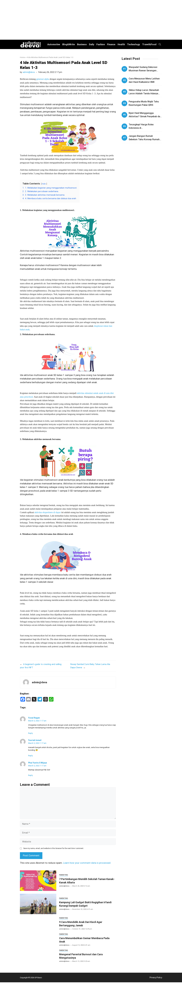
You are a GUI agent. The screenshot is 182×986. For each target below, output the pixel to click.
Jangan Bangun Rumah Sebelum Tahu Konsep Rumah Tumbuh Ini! (144, 139)
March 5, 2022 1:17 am (37, 721)
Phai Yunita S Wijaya (37, 763)
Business (82, 44)
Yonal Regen (34, 718)
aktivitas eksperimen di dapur (48, 512)
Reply (30, 733)
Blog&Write (68, 44)
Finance (111, 44)
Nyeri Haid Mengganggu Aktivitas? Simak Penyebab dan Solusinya (145, 116)
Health (121, 44)
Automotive (53, 44)
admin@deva (29, 72)
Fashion (100, 44)
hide (44, 184)
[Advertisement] (91, 20)
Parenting (63, 875)
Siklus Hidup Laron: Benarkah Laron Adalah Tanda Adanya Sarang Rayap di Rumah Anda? (145, 93)
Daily (91, 44)
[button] (160, 44)
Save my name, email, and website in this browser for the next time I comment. (53, 848)
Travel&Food (149, 44)
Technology (133, 44)
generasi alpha (42, 79)
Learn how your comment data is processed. (87, 862)
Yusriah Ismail (34, 740)
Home (22, 57)
